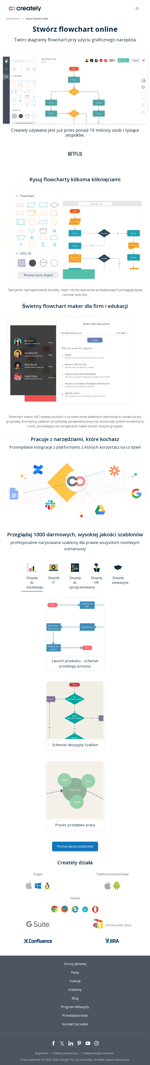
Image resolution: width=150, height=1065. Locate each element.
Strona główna (13, 18)
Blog (75, 998)
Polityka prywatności (65, 1053)
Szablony (75, 989)
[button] (137, 8)
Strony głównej (75, 964)
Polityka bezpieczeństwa (97, 1053)
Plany (75, 972)
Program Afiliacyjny (75, 1007)
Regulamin (41, 1053)
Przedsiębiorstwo (75, 1015)
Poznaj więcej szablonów (75, 846)
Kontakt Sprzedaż (75, 1024)
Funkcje (75, 981)
